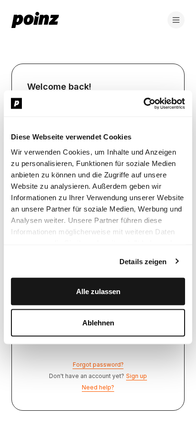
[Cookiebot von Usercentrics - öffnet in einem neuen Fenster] (143, 103)
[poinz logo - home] (35, 20)
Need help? (98, 387)
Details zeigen (143, 261)
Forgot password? (98, 364)
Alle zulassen (98, 291)
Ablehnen (98, 322)
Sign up (136, 375)
